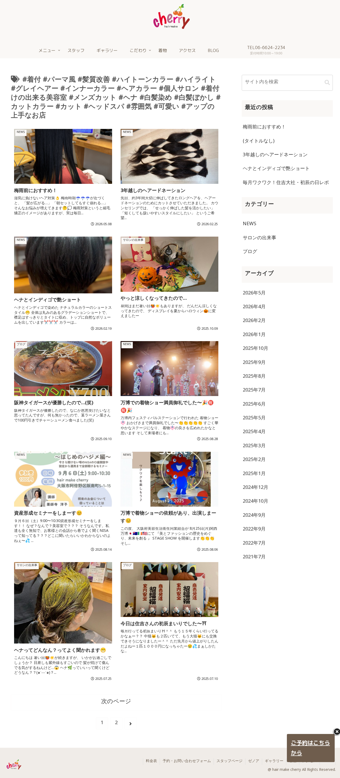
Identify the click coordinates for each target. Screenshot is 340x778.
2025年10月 (255, 349)
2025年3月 (254, 446)
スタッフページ (229, 761)
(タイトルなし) (258, 142)
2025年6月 (254, 405)
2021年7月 (254, 558)
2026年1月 (254, 335)
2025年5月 (254, 419)
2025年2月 (254, 460)
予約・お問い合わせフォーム (187, 761)
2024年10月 (255, 502)
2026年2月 (254, 321)
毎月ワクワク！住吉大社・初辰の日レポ (286, 183)
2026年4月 (254, 307)
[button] (327, 83)
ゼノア (253, 761)
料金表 (151, 761)
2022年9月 (254, 530)
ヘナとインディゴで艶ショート (276, 169)
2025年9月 (254, 363)
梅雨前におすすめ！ (264, 128)
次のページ (116, 703)
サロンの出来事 (259, 239)
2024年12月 (255, 488)
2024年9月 (254, 516)
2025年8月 (254, 377)
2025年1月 (254, 474)
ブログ (250, 252)
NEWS (249, 224)
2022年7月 (254, 544)
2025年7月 (254, 391)
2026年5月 (254, 294)
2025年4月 (254, 432)
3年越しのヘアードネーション (275, 155)
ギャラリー (274, 761)
